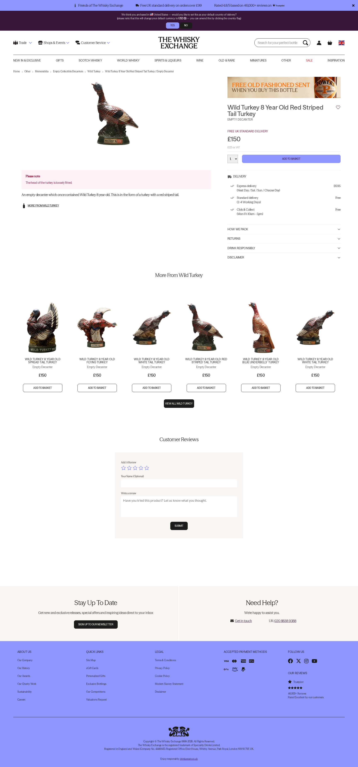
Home (16, 71)
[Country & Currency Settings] (342, 42)
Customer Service (93, 43)
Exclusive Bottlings (96, 683)
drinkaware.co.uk (189, 758)
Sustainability (24, 691)
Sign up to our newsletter (95, 624)
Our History (23, 668)
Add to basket (42, 387)
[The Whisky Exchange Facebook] (290, 660)
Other (286, 60)
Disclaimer (235, 257)
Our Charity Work (26, 683)
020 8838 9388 (285, 621)
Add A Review (128, 462)
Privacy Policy (162, 668)
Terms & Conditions (165, 660)
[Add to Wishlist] (338, 107)
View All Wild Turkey (179, 403)
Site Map (91, 660)
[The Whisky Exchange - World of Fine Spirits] (179, 42)
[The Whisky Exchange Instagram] (306, 660)
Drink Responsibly (241, 248)
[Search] (306, 43)
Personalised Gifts (95, 676)
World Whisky (128, 60)
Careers (21, 699)
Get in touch (243, 621)
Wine (200, 60)
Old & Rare (227, 60)
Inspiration (336, 60)
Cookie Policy (162, 676)
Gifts (60, 60)
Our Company (25, 660)
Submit (179, 525)
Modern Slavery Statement (169, 683)
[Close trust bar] (353, 5)
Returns (233, 238)
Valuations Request (96, 699)
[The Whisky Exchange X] (298, 660)
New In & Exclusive (27, 60)
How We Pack (237, 229)
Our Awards (23, 676)
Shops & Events (54, 43)
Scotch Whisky (90, 60)
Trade (23, 43)
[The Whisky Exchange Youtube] (314, 660)
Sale (309, 60)
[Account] (319, 42)
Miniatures (258, 60)
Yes (172, 25)
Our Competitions (95, 691)
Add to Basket (291, 158)
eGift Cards (92, 668)
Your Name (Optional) (132, 476)
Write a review (128, 493)
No (186, 25)
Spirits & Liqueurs (168, 60)
